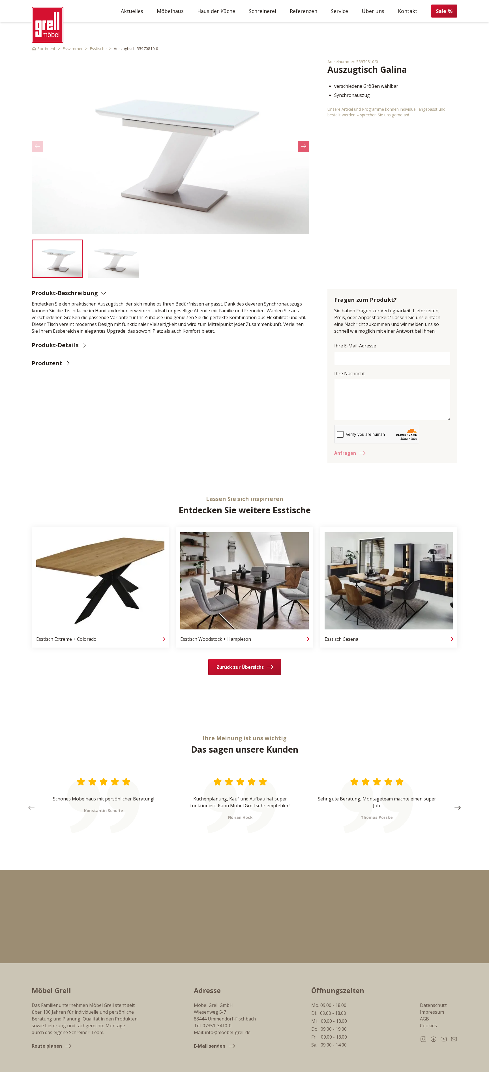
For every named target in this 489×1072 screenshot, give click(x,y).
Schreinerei (262, 11)
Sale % (444, 11)
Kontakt (407, 11)
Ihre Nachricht (349, 373)
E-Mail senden (209, 1046)
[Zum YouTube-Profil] (443, 1039)
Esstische (98, 48)
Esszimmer (73, 48)
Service (339, 11)
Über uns (373, 11)
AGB (424, 1019)
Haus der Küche (216, 11)
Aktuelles (132, 11)
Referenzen (303, 11)
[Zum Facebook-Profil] (433, 1039)
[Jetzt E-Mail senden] (454, 1039)
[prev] (37, 146)
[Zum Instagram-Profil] (423, 1039)
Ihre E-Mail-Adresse (355, 346)
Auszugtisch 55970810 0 (136, 48)
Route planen (47, 1046)
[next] (303, 146)
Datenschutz (433, 1005)
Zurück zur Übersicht (240, 667)
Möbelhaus (170, 11)
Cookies (428, 1025)
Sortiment (46, 48)
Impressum (432, 1012)
